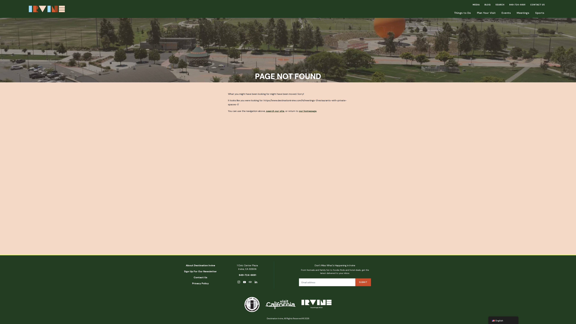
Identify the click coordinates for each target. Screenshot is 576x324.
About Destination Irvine (200, 265)
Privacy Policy (200, 283)
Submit (363, 282)
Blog (487, 4)
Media (476, 4)
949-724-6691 (517, 4)
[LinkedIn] (256, 282)
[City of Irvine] (252, 304)
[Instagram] (239, 282)
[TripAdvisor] (250, 282)
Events (506, 13)
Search (499, 4)
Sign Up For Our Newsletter (200, 271)
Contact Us (537, 4)
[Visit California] (281, 304)
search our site (275, 111)
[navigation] (503, 320)
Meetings (523, 13)
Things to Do (462, 13)
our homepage (307, 111)
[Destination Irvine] (317, 304)
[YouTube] (244, 282)
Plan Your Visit (486, 13)
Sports (539, 13)
